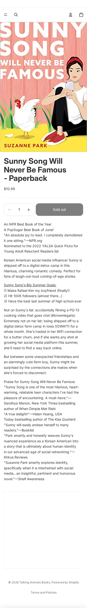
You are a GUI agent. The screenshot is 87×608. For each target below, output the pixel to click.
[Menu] (5, 14)
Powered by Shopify (65, 582)
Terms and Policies (44, 592)
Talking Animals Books (34, 582)
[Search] (16, 14)
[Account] (70, 14)
